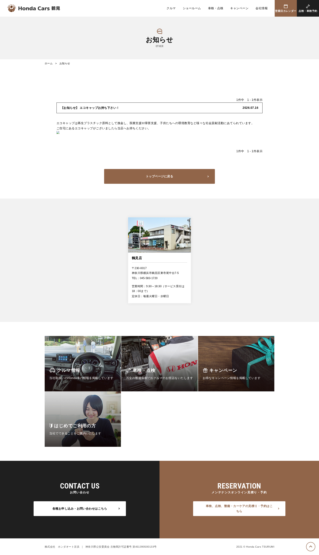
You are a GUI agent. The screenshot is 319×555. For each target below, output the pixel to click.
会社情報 (261, 8)
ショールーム (192, 8)
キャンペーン (239, 8)
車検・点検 (215, 8)
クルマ (171, 8)
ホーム (49, 63)
